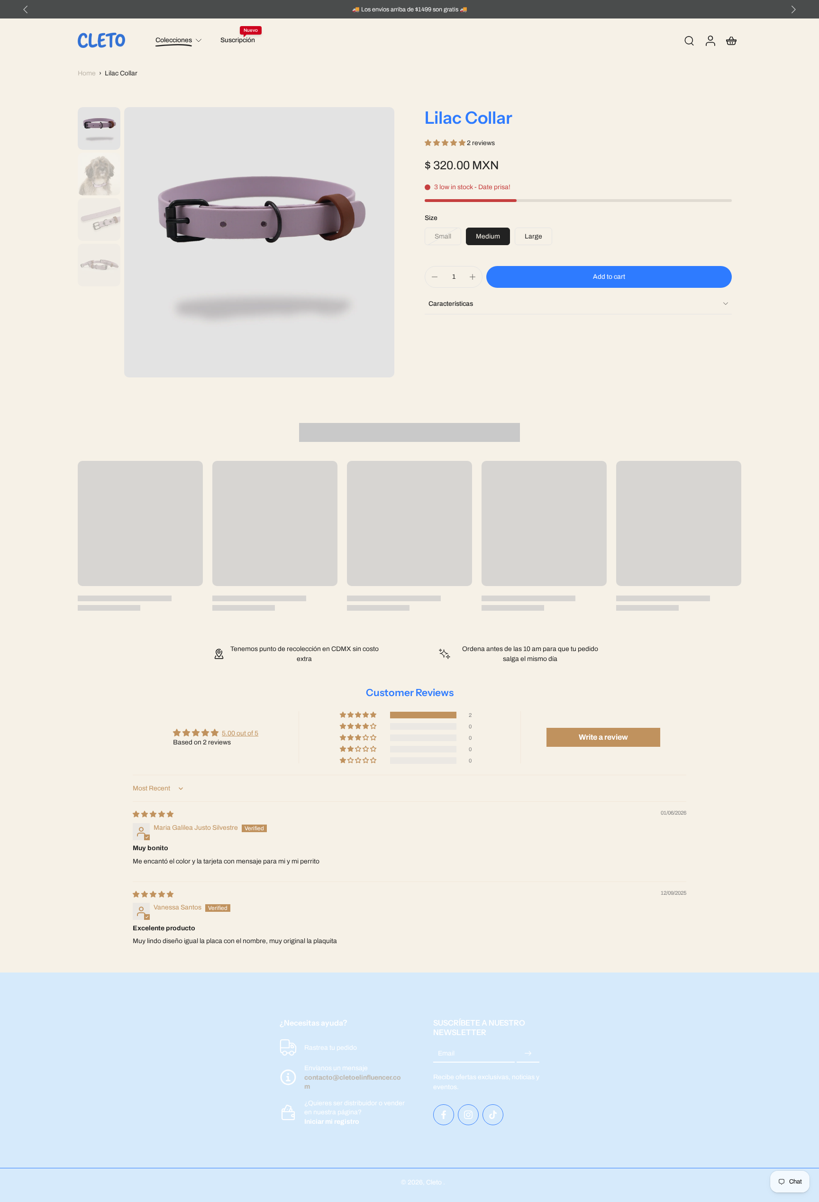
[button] (446, 143)
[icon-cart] (730, 40)
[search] (689, 40)
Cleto (434, 1182)
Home (87, 73)
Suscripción (237, 40)
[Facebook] (443, 1114)
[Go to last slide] (25, 9)
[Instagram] (468, 1114)
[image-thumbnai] (99, 128)
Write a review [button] (603, 737)
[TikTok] (492, 1114)
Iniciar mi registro (331, 1121)
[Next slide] (793, 9)
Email (446, 1053)
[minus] (434, 276)
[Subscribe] (528, 1054)
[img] (153, 814)
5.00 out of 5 (240, 733)
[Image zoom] (259, 242)
